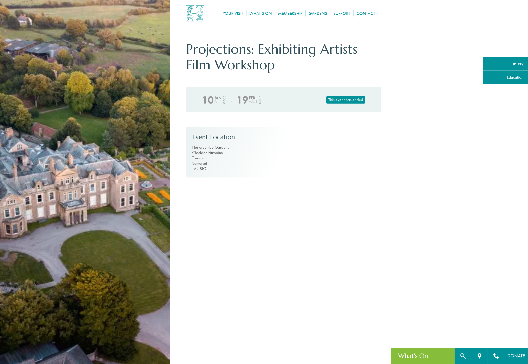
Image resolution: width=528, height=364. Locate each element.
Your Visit (233, 13)
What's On (260, 13)
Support (341, 13)
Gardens (318, 13)
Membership (290, 13)
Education (515, 77)
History (517, 63)
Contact (365, 13)
